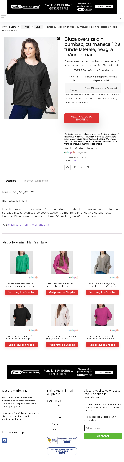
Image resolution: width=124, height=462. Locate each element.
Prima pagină (9, 26)
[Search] (119, 18)
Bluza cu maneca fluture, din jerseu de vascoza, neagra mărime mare (19, 338)
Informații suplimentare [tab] (36, 180)
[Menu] (3, 18)
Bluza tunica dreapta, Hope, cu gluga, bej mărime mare (61, 337)
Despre (55, 429)
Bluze (39, 26)
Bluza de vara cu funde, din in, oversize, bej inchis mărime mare (102, 284)
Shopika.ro (82, 152)
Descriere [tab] (11, 180)
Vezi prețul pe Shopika (81, 118)
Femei (25, 26)
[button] (58, 38)
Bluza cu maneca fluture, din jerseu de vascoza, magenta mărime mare (100, 338)
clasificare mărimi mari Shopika (28, 224)
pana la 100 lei (54, 400)
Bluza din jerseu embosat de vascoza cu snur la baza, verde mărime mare (20, 286)
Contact (55, 424)
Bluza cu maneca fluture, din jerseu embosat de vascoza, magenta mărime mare (59, 286)
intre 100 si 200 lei (56, 405)
